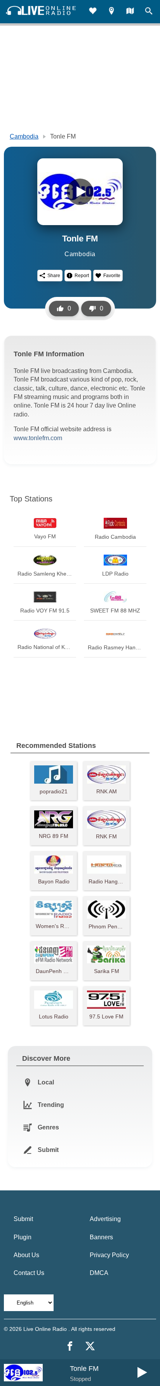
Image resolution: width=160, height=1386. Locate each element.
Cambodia (24, 136)
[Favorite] (92, 12)
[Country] (130, 12)
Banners (101, 1237)
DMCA (99, 1273)
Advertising (105, 1219)
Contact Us (29, 1273)
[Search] (148, 12)
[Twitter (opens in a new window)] (90, 1346)
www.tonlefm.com (38, 438)
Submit (23, 1219)
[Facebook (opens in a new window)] (70, 1346)
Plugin (22, 1237)
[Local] (111, 12)
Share (53, 275)
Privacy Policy (109, 1255)
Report (82, 275)
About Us (26, 1255)
